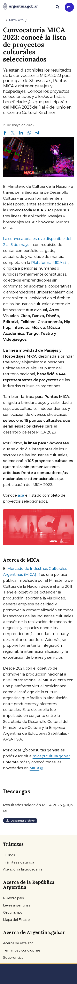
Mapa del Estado (16, 920)
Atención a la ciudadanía (22, 869)
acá (21, 495)
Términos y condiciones (21, 950)
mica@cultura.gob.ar (51, 756)
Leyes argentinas (16, 905)
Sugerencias (13, 958)
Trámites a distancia (18, 862)
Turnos (9, 855)
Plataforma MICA (46, 262)
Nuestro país (13, 898)
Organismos (12, 912)
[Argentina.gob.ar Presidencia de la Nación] (20, 6)
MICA (34, 768)
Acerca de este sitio (18, 943)
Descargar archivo (22, 820)
